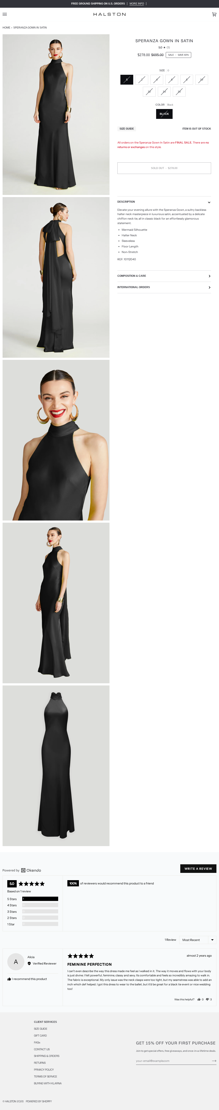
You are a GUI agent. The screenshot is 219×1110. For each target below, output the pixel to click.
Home (6, 27)
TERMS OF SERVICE (45, 1076)
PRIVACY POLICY (44, 1069)
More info (137, 3)
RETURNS (40, 1062)
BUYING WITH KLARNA (48, 1083)
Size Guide (127, 128)
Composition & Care (131, 275)
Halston (10, 1101)
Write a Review (198, 868)
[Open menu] (9, 14)
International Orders (133, 287)
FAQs (37, 1042)
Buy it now (164, 186)
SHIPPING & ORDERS (46, 1056)
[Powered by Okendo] (22, 870)
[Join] (210, 1060)
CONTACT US (42, 1049)
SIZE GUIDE (40, 1028)
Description (126, 201)
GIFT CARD (40, 1035)
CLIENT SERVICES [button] (45, 1021)
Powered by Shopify (39, 1101)
